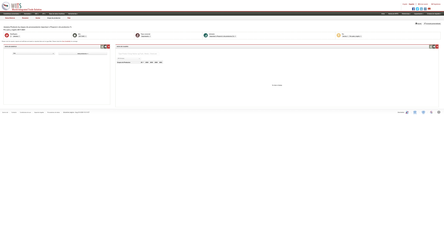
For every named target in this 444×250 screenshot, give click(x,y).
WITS (23, 6)
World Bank (439, 112)
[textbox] (139, 53)
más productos (82, 53)
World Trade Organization (431, 112)
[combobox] (33, 53)
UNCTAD (415, 112)
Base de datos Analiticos (57, 14)
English (405, 4)
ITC (407, 112)
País (69, 18)
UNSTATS (423, 112)
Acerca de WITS (393, 14)
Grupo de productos (53, 18)
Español (411, 4)
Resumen (25, 18)
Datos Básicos (10, 18)
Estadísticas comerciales (11, 14)
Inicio (383, 14)
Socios (38, 18)
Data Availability (66, 41)
